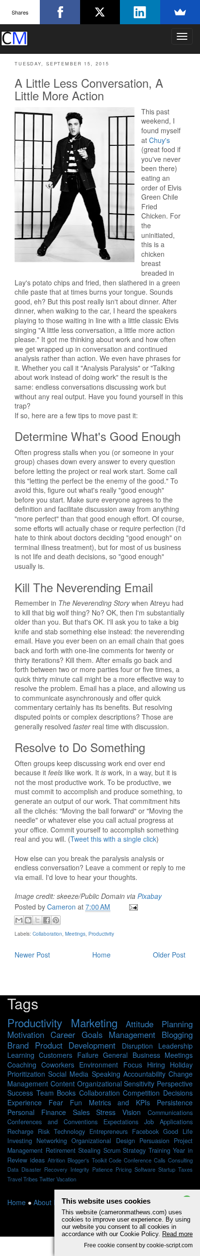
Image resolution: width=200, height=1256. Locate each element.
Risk (44, 1131)
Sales (81, 1112)
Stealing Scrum (99, 1150)
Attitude (139, 1024)
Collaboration (47, 933)
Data (12, 1169)
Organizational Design (102, 1140)
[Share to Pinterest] (56, 920)
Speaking (106, 1074)
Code (115, 1160)
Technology (69, 1131)
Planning (177, 1024)
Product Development (75, 1045)
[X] (100, 12)
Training (159, 1150)
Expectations (120, 1121)
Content (62, 1083)
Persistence (175, 1102)
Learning (20, 1055)
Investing (19, 1140)
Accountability (144, 1074)
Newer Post (32, 954)
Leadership (175, 1046)
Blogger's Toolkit (87, 1160)
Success (20, 1093)
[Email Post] (132, 906)
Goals (92, 1034)
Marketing (94, 1022)
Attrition (56, 1160)
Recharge (20, 1131)
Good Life (178, 1131)
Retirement (61, 1150)
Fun (76, 1102)
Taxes (185, 1169)
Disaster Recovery (44, 1169)
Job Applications (168, 1121)
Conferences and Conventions (52, 1121)
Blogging (177, 1034)
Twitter (47, 1179)
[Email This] (19, 920)
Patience (102, 1169)
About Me (48, 1202)
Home (101, 954)
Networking (51, 1140)
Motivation (25, 1034)
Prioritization (26, 1074)
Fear (56, 1102)
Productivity (101, 933)
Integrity (79, 1169)
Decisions (178, 1093)
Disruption (137, 1046)
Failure (88, 1055)
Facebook (145, 1131)
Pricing (124, 1169)
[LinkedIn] (140, 12)
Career (62, 1034)
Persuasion (154, 1140)
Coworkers (57, 1064)
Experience (24, 1102)
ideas (37, 1160)
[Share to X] (37, 920)
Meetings (75, 933)
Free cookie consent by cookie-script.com (138, 1245)
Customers (55, 1055)
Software (144, 1169)
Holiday (181, 1064)
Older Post (169, 954)
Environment (98, 1064)
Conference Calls (145, 1160)
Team (45, 1093)
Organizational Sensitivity (116, 1083)
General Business (131, 1055)
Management (132, 1034)
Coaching (21, 1064)
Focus (132, 1064)
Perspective (175, 1083)
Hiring (156, 1064)
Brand (18, 1045)
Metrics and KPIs (119, 1102)
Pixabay (149, 896)
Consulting (180, 1160)
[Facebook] (60, 12)
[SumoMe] (180, 12)
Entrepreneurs (108, 1131)
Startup (166, 1169)
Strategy (134, 1150)
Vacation (66, 1179)
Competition (141, 1093)
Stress (106, 1112)
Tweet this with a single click (113, 839)
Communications (170, 1112)
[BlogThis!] (28, 920)
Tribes (30, 1179)
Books (66, 1093)
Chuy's (159, 140)
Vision (131, 1112)
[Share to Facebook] (46, 920)
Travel (14, 1179)
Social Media (68, 1074)
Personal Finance (36, 1112)
